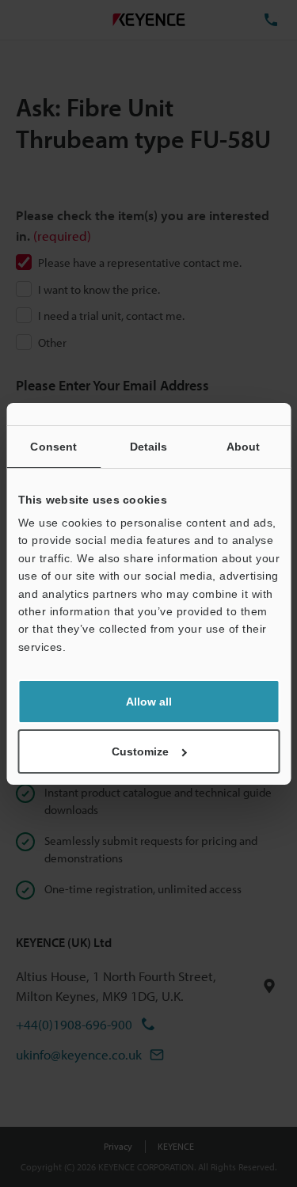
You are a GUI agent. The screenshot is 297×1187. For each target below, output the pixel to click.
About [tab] (244, 446)
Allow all (149, 701)
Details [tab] (149, 446)
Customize (140, 751)
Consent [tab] (53, 446)
